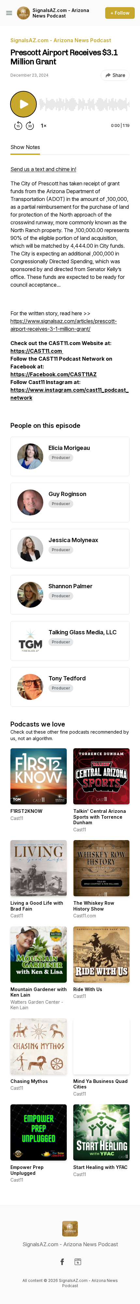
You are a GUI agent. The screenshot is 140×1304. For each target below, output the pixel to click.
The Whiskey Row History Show (93, 906)
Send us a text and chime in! (43, 169)
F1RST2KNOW (26, 811)
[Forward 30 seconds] (30, 125)
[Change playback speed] (43, 125)
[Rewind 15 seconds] (18, 125)
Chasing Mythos (29, 1081)
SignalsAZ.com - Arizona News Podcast (61, 13)
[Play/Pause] (23, 104)
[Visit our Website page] (78, 1262)
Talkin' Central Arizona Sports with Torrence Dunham (99, 816)
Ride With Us (87, 989)
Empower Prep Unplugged (27, 1170)
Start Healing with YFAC (100, 1167)
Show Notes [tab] (25, 147)
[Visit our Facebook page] (62, 1262)
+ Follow (120, 13)
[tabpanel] (70, 286)
